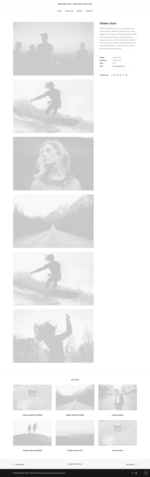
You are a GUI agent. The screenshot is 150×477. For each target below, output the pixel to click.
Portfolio (69, 11)
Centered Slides (118, 415)
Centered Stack (117, 450)
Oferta (80, 11)
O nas (59, 11)
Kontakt (89, 11)
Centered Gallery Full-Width (32, 415)
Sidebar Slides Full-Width (75, 415)
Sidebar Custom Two (75, 450)
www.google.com (118, 66)
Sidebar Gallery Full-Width (32, 450)
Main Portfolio (75, 464)
